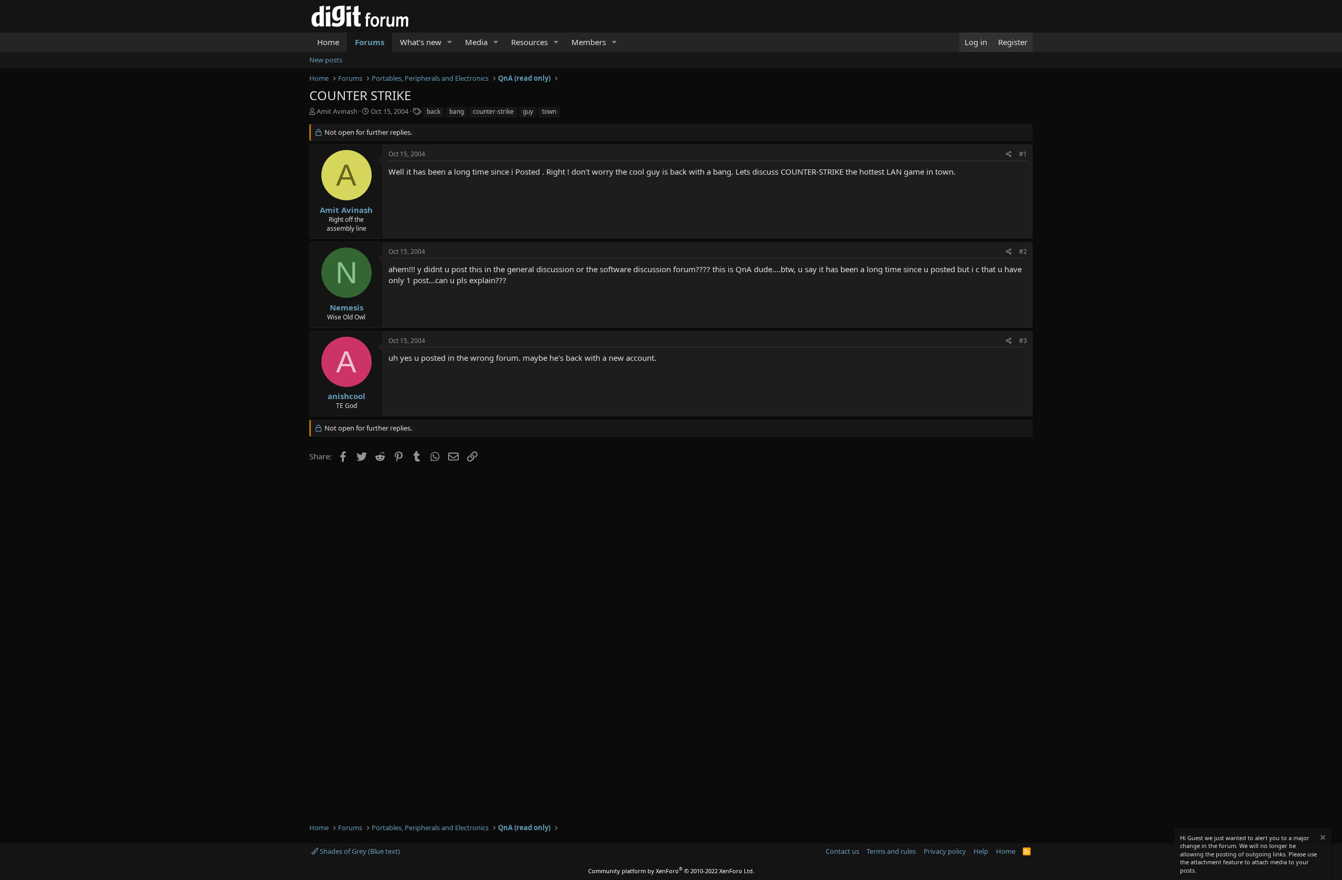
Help (980, 851)
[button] (449, 42)
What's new (420, 42)
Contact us (842, 851)
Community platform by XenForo (671, 871)
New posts (325, 60)
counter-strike (493, 111)
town (549, 111)
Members (588, 42)
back (433, 111)
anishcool (346, 396)
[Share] (1008, 154)
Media (476, 42)
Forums (369, 42)
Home (328, 42)
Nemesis (346, 307)
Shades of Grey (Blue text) (359, 851)
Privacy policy (945, 851)
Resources (529, 42)
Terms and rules (891, 851)
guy (528, 111)
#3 (1023, 340)
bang (456, 111)
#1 (1023, 153)
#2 (1023, 251)
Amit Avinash (337, 111)
